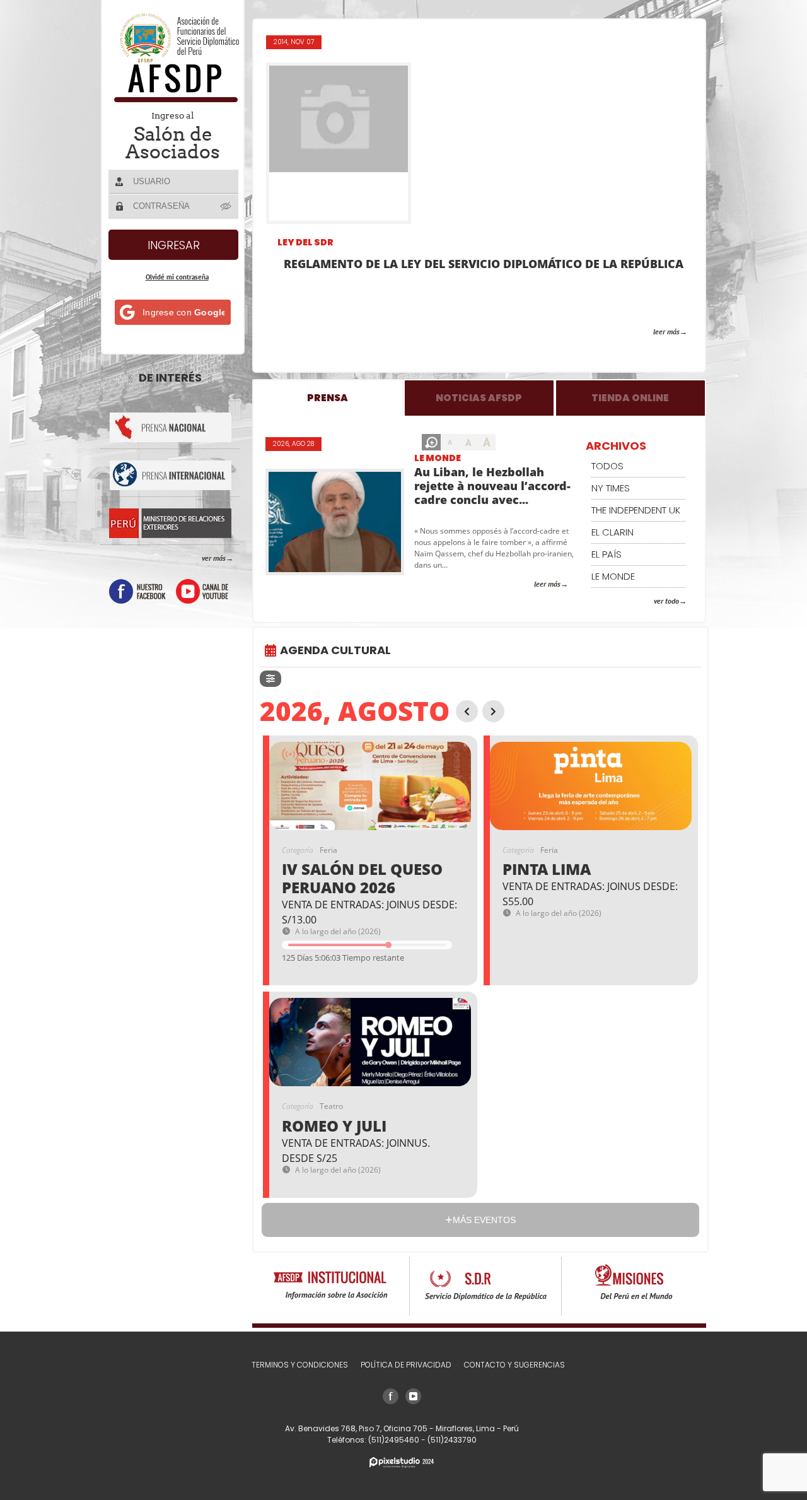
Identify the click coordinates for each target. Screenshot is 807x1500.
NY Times (610, 488)
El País (606, 554)
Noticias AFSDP (479, 397)
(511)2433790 (452, 1439)
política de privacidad (406, 1364)
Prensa (327, 397)
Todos (607, 465)
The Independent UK (635, 510)
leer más (666, 331)
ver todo (666, 601)
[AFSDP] (173, 98)
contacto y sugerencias (514, 1364)
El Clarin (612, 532)
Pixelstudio (401, 1462)
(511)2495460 (394, 1439)
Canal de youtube (202, 591)
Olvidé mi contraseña (177, 276)
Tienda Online (630, 397)
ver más (214, 558)
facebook (137, 591)
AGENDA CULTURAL (335, 650)
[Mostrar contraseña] (226, 205)
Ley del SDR (305, 242)
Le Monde (437, 458)
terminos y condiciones (300, 1364)
